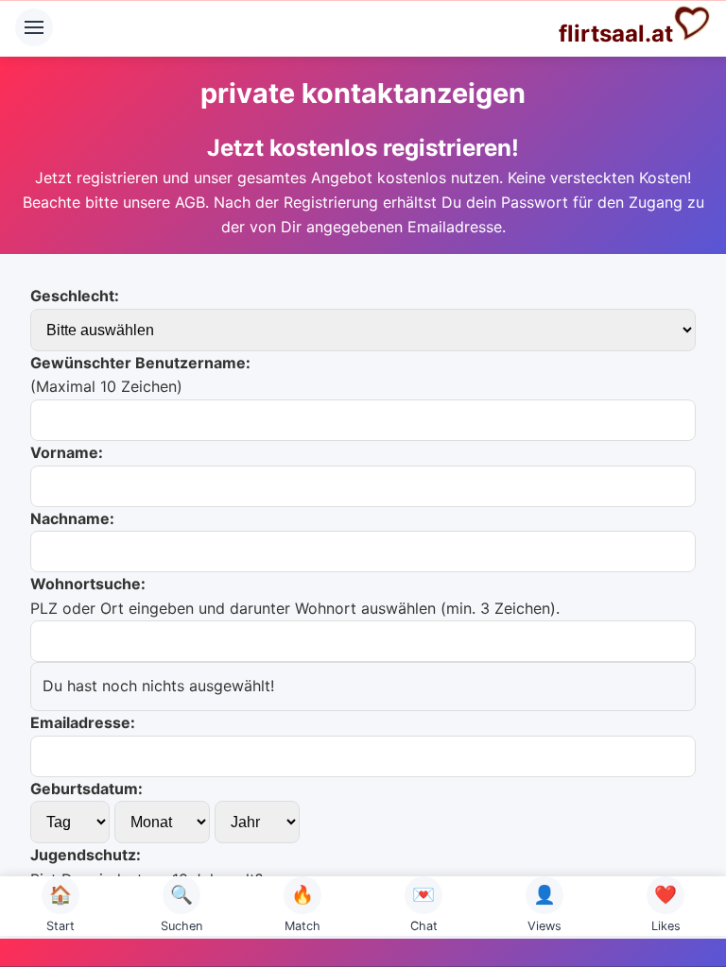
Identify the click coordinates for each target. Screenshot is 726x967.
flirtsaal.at (616, 33)
